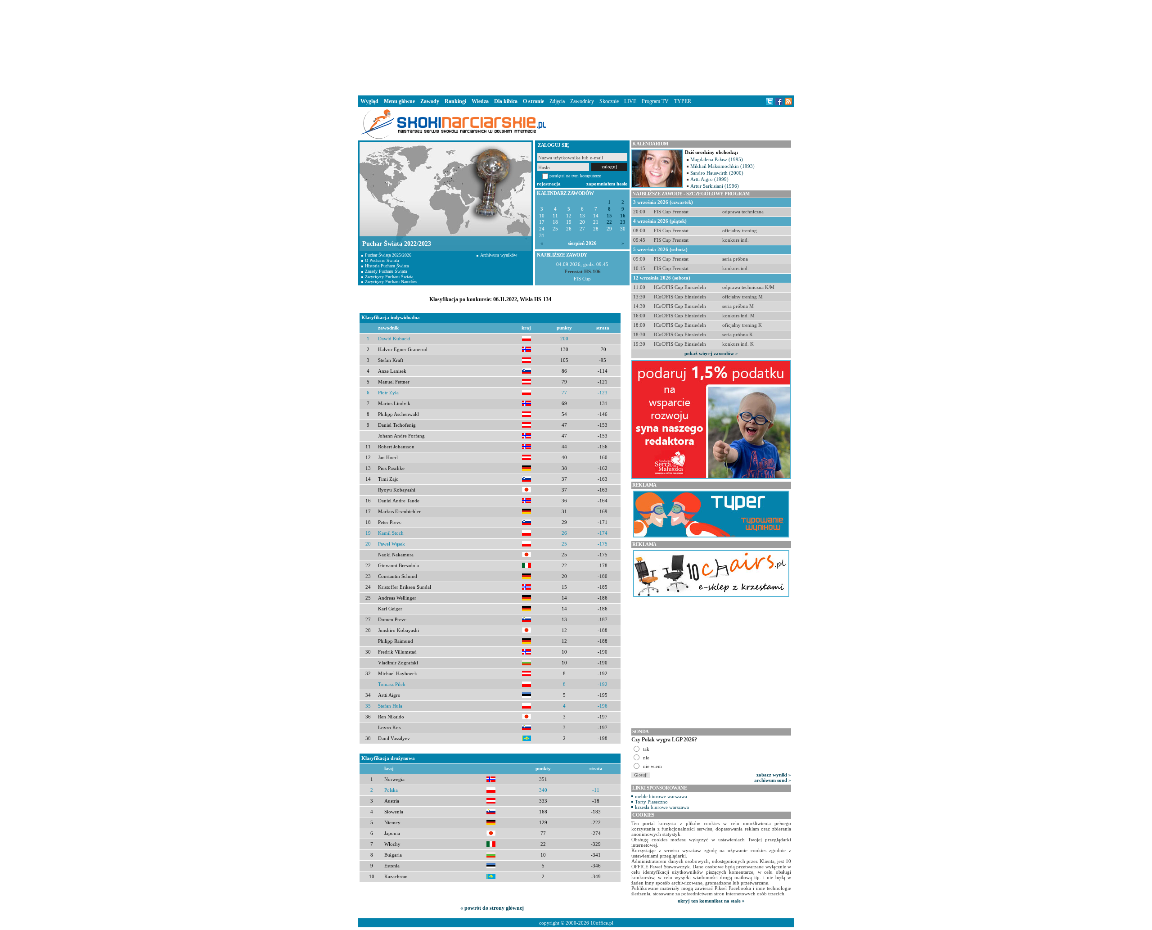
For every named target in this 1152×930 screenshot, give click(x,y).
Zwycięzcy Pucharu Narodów (391, 281)
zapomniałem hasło (607, 183)
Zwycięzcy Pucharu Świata (389, 276)
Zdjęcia (557, 101)
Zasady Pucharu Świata (386, 271)
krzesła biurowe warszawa (662, 807)
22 (609, 222)
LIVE (630, 101)
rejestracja (549, 183)
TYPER (682, 101)
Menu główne (399, 101)
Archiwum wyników (498, 255)
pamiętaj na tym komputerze (575, 175)
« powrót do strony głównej (492, 908)
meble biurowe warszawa (661, 796)
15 (609, 215)
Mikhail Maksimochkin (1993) (722, 166)
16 (623, 215)
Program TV (655, 101)
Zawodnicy (582, 101)
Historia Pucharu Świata (387, 265)
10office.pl (601, 922)
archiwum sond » (772, 780)
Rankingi (455, 101)
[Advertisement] (576, 47)
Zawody (429, 101)
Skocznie (609, 101)
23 (623, 222)
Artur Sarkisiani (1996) (714, 186)
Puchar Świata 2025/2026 (388, 255)
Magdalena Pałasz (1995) (716, 159)
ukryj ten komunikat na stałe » (711, 900)
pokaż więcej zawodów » (711, 353)
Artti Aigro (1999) (709, 179)
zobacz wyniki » (773, 774)
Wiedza (480, 101)
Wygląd (369, 101)
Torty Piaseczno (651, 801)
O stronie (533, 101)
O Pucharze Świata (382, 260)
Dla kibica (506, 101)
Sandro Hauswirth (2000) (716, 173)
